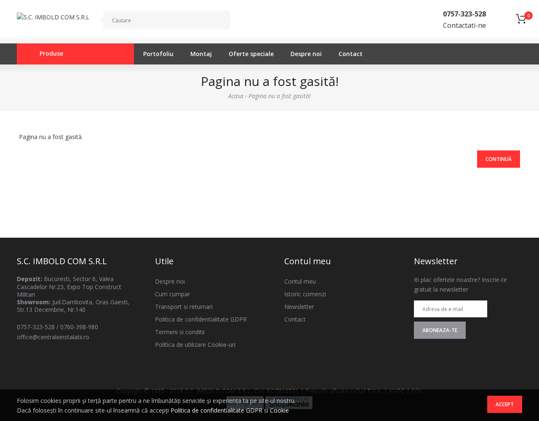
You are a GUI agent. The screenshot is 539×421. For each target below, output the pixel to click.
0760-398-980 (79, 327)
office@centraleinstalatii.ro (53, 337)
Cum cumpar (172, 294)
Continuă (499, 159)
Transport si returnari (184, 307)
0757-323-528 (36, 327)
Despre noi (170, 281)
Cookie (279, 410)
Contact (295, 319)
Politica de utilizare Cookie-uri (195, 345)
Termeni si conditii (180, 332)
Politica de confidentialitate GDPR (216, 410)
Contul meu (300, 281)
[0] (520, 22)
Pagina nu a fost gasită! (279, 96)
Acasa (235, 96)
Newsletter (299, 307)
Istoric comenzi (305, 294)
